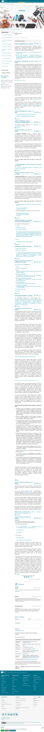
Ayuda (35, 698)
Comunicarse (3, 690)
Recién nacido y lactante (21, 250)
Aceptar (2, 730)
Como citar (26, 37)
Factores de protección (5, 63)
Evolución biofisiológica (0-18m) (7, 34)
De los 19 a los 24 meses (22, 207)
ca (41, 1)
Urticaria (28, 286)
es (42, 1)
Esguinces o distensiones (29, 527)
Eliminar (2, 685)
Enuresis (18, 291)
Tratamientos (25, 683)
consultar (25, 453)
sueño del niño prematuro (27, 57)
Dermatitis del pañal (31, 252)
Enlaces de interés (17, 37)
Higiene (32, 511)
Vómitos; (19, 283)
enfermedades (24, 104)
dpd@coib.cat (25, 653)
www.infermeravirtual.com (33, 657)
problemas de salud (20, 264)
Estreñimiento (33, 283)
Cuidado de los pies (27, 513)
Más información (12, 730)
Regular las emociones (37, 679)
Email (34, 619)
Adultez (13, 680)
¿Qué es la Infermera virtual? (20, 698)
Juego (31, 241)
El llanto (18, 167)
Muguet (24, 255)
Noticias (35, 689)
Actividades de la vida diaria (13, 1)
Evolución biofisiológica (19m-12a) (7, 37)
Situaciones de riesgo (26, 685)
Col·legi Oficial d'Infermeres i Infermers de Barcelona (22, 708)
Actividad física (20, 241)
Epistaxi (39, 279)
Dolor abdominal (37, 271)
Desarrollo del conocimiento (23, 213)
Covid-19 (35, 687)
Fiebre (17, 266)
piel (22, 53)
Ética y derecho (36, 682)
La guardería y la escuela (21, 229)
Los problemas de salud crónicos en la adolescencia (25, 356)
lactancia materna (28, 492)
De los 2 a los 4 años (21, 209)
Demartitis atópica (21, 286)
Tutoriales (37, 1)
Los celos (18, 225)
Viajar (13, 687)
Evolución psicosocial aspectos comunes (7, 50)
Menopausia (14, 686)
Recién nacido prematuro (21, 55)
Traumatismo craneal (36, 526)
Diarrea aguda (25, 283)
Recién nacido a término (21, 52)
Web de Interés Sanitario (5, 717)
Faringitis (27, 279)
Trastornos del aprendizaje (28, 234)
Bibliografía (22, 37)
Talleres (35, 680)
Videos (2, 698)
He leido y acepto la (26, 659)
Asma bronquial (27, 276)
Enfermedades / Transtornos (25, 678)
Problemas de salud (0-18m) (6, 53)
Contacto (36, 704)
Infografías (3, 700)
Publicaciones (18, 702)
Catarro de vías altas (23, 275)
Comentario (17, 623)
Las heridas (19, 532)
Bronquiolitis (38, 275)
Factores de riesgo (5, 66)
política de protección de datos (30, 659)
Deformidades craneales (29, 256)
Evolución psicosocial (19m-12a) (7, 46)
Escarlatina (17, 299)
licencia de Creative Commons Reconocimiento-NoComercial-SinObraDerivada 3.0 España (23, 722)
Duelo (13, 684)
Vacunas (38, 511)
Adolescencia (14, 679)
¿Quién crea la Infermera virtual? (21, 700)
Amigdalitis (20, 279)
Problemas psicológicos (21, 289)
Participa (2, 706)
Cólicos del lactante (21, 252)
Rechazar (6, 730)
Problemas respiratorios (21, 274)
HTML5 (2, 719)
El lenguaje (22, 168)
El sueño (23, 126)
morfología (34, 52)
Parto (13, 693)
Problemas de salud (28, 1)
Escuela (25, 231)
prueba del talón (37, 104)
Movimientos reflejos (27, 167)
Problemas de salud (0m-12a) (6, 55)
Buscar (35, 706)
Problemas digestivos (20, 282)
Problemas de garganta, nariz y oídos (23, 278)
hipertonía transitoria (34, 55)
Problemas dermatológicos (21, 285)
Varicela (33, 300)
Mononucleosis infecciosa (26, 299)
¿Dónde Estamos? (19, 704)
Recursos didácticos (37, 677)
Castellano (39, 696)
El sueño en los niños (5, 87)
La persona (3, 678)
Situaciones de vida (21, 1)
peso (29, 52)
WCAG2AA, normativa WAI (5, 718)
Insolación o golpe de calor (21, 268)
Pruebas (24, 681)
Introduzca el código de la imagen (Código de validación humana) (26, 633)
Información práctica (17, 29)
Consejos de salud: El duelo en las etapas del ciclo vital (26, 380)
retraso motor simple (21, 56)
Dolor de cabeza (20, 272)
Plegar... (17, 480)
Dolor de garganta (21, 271)
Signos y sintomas (26, 680)
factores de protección (22, 511)
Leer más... (17, 109)
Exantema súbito (27, 253)
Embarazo (14, 689)
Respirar (2, 680)
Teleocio (26, 241)
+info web (28, 642)
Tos (32, 275)
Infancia (12, 29)
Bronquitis (20, 276)
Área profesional (4, 697)
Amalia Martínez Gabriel (18, 33)
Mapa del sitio (36, 700)
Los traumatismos (22, 526)
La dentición (35, 124)
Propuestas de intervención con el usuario (7, 705)
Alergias (33, 276)
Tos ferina (28, 300)
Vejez (13, 682)
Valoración (17, 629)
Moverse (2, 683)
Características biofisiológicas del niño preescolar (26, 114)
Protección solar (19, 513)
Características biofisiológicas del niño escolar (25, 116)
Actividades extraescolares (26, 236)
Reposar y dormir (4, 687)
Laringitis (33, 279)
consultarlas (35, 99)
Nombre (16, 619)
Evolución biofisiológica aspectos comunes (7, 41)
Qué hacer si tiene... (5, 84)
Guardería (20, 231)
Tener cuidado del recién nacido (7, 80)
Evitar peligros (3, 688)
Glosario (35, 686)
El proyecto (18, 697)
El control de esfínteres (20, 227)
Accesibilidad (18, 705)
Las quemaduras (20, 530)
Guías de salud (3, 702)
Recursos (33, 1)
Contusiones (20, 527)
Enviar (17, 667)
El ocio (17, 239)
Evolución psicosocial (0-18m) (6, 43)
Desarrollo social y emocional (23, 214)
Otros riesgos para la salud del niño (24, 540)
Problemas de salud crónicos (6, 60)
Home (2, 29)
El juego (19, 215)
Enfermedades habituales (6, 58)
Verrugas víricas (24, 304)
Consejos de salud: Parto (21, 80)
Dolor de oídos (30, 271)
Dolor (17, 270)
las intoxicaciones (20, 537)
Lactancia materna (15, 691)
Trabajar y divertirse (4, 692)
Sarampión (22, 300)
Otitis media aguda (21, 280)
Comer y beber (3, 681)
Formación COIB (4, 708)
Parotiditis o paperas (37, 299)
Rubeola (17, 300)
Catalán (35, 696)
